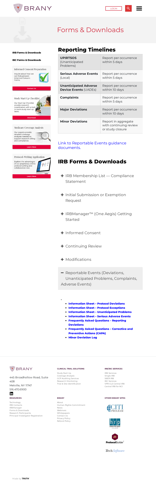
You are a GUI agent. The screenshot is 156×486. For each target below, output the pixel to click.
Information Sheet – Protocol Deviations (96, 303)
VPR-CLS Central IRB (115, 384)
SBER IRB (109, 378)
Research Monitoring (67, 381)
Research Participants (20, 413)
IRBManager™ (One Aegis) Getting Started (98, 217)
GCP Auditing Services (68, 378)
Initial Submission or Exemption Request (95, 197)
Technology (15, 402)
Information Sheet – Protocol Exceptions (96, 307)
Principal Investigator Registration (26, 415)
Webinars (61, 410)
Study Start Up (64, 373)
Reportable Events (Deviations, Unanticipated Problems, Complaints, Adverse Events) (99, 278)
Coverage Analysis (65, 376)
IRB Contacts (16, 405)
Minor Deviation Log (82, 337)
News (59, 407)
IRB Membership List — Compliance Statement (99, 178)
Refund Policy (63, 421)
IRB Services (110, 373)
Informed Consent (83, 233)
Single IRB (110, 376)
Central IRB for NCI (114, 386)
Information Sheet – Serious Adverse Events (99, 316)
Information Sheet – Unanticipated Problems (100, 312)
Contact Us (62, 415)
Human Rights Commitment (71, 405)
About (60, 402)
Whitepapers (63, 413)
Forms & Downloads (19, 410)
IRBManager (16, 407)
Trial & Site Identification (69, 384)
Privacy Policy (63, 418)
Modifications (78, 259)
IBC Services (110, 381)
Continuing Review (83, 246)
